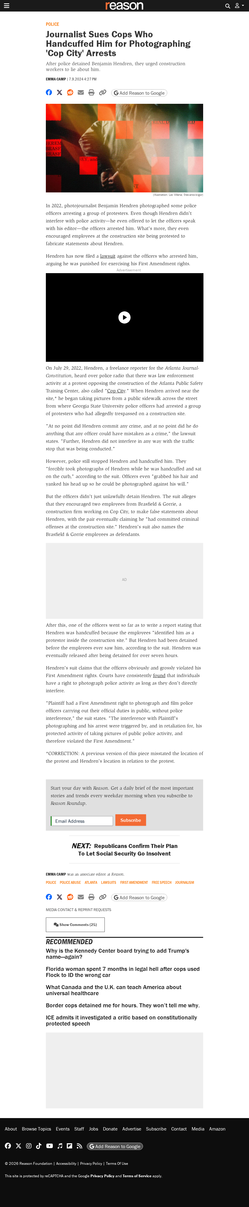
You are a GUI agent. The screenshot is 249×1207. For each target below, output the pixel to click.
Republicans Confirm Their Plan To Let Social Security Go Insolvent (124, 849)
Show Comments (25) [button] (78, 924)
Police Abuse (70, 882)
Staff (79, 1129)
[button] (239, 5)
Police (52, 24)
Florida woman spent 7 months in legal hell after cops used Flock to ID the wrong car (123, 971)
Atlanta (91, 882)
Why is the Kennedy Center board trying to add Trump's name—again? (117, 953)
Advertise (131, 1129)
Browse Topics (36, 1129)
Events (63, 1129)
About (11, 1129)
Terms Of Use (117, 1163)
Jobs (93, 1129)
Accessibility (66, 1163)
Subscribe (131, 820)
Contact (179, 1129)
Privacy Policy (91, 1163)
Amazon (217, 1129)
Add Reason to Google (141, 93)
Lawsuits (108, 882)
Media (198, 1129)
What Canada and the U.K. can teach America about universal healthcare (113, 990)
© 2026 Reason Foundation (28, 1163)
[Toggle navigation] (6, 5)
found (159, 675)
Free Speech (162, 882)
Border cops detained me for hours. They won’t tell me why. (123, 1005)
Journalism (184, 882)
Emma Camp (56, 79)
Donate (110, 1129)
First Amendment (134, 882)
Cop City (116, 391)
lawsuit (107, 256)
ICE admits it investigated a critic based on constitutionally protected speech (121, 1020)
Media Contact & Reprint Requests (78, 909)
